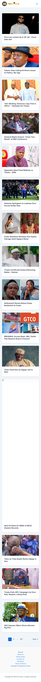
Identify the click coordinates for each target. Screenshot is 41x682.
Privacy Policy (20, 657)
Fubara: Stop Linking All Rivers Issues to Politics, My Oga (20, 71)
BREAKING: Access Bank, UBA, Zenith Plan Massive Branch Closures (20, 337)
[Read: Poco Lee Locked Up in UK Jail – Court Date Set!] (20, 23)
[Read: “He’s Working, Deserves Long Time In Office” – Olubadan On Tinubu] (20, 90)
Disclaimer (20, 661)
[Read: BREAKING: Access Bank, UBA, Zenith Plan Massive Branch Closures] (20, 323)
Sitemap (20, 652)
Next (35, 639)
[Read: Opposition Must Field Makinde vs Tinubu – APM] (20, 156)
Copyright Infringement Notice (20, 666)
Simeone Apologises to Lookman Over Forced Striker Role (20, 204)
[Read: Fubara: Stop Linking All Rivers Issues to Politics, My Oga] (20, 57)
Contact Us (20, 659)
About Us (20, 654)
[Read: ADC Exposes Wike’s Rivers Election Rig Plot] (20, 612)
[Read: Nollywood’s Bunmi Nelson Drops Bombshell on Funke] (20, 289)
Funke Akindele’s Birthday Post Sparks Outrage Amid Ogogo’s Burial (20, 238)
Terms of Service (20, 664)
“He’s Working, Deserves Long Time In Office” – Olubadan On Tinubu (20, 105)
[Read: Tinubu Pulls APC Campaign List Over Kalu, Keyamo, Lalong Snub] (20, 578)
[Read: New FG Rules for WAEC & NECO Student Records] (20, 451)
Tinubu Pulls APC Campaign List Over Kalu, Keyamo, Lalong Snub (20, 593)
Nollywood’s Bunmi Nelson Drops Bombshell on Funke (18, 304)
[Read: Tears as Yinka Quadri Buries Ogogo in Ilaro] (20, 545)
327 (21, 639)
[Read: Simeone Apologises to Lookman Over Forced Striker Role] (20, 190)
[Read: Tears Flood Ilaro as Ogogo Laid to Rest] (20, 356)
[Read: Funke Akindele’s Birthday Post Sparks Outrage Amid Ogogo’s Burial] (20, 223)
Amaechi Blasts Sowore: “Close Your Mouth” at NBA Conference (19, 138)
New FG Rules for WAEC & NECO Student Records (18, 527)
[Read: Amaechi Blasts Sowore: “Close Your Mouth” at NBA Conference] (20, 123)
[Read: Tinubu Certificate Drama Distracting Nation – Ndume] (20, 256)
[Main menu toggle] (37, 4)
